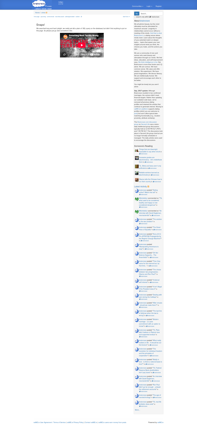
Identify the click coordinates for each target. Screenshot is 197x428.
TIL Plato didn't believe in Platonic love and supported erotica (149, 332)
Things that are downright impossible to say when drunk (149, 150)
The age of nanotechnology (150, 396)
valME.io (160, 422)
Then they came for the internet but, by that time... (149, 263)
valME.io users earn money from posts (112, 422)
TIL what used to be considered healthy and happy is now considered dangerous (150, 201)
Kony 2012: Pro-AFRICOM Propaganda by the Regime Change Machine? (150, 236)
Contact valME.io (91, 422)
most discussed (59, 16)
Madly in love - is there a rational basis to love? (150, 361)
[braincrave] (137, 191)
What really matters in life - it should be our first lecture (150, 342)
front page (36, 16)
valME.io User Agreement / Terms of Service (50, 422)
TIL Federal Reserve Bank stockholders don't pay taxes (150, 370)
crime (43, 12)
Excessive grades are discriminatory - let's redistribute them (150, 159)
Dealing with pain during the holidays (150, 296)
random (77, 16)
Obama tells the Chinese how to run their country (150, 180)
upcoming (43, 16)
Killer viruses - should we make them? (150, 304)
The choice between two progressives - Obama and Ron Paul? (150, 271)
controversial (50, 16)
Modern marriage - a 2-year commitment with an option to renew (149, 322)
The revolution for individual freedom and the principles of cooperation (150, 352)
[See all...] (148, 186)
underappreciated (69, 16)
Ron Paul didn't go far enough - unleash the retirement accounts (150, 387)
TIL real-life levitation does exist (150, 403)
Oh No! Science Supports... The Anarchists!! (148, 255)
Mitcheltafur (143, 198)
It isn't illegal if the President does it (150, 287)
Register (159, 6)
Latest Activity (140, 186)
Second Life (145, 124)
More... (137, 410)
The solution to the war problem (150, 220)
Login (149, 6)
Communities (137, 6)
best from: (126, 16)
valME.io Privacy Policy (75, 422)
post (135, 113)
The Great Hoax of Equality (149, 228)
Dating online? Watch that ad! (148, 191)
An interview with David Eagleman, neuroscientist (150, 213)
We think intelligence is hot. (148, 62)
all (81, 16)
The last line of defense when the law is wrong (150, 313)
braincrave (145, 20)
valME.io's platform (141, 109)
